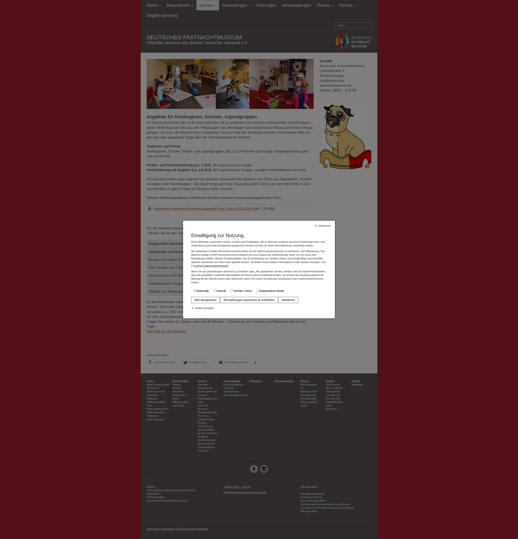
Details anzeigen (204, 308)
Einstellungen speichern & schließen (249, 299)
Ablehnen (288, 299)
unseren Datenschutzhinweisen (211, 265)
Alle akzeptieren (205, 299)
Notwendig (202, 291)
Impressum (324, 225)
